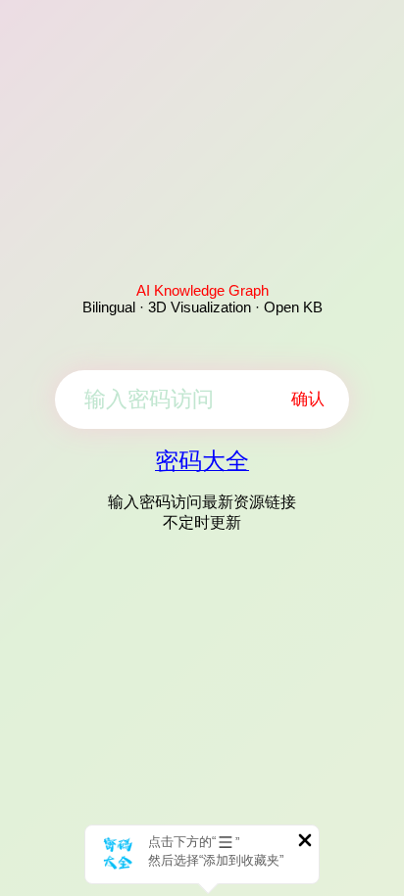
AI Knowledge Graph (202, 290)
